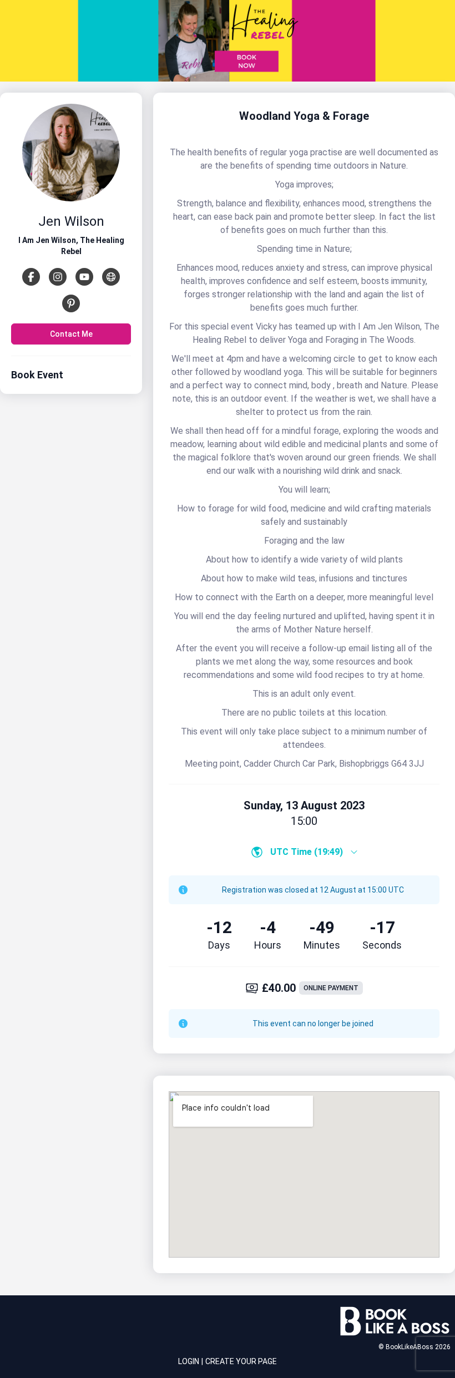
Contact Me (71, 334)
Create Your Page (241, 1361)
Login (188, 1361)
